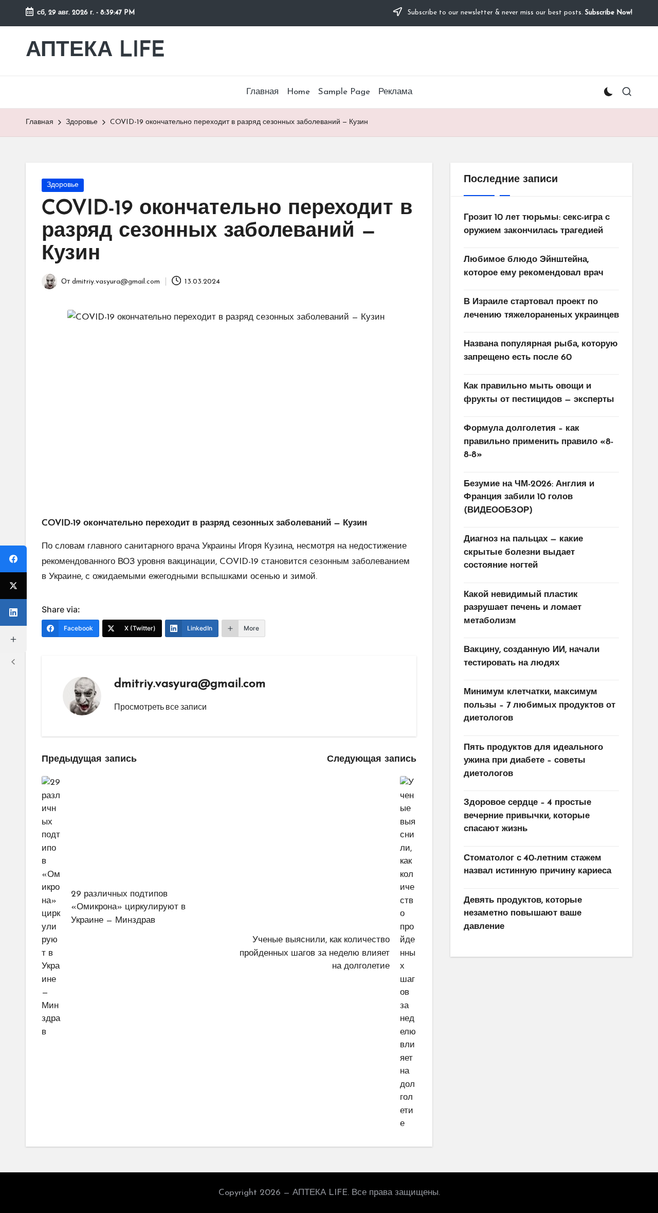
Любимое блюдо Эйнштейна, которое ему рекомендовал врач (534, 266)
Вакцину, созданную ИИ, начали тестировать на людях (531, 656)
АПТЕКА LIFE (95, 50)
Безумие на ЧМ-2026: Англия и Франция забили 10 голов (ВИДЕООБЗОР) (529, 497)
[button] (160, 706)
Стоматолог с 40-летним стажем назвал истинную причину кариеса (537, 865)
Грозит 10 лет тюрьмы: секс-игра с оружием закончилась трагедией (537, 224)
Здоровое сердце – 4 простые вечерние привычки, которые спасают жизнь (527, 815)
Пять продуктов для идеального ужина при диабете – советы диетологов (533, 760)
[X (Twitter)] (13, 585)
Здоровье (63, 185)
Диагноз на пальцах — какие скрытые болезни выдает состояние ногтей (523, 552)
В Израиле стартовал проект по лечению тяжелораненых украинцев (541, 308)
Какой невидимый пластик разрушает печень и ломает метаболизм (522, 607)
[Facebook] (13, 559)
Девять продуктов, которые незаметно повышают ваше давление (523, 913)
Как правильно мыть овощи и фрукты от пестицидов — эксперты (539, 393)
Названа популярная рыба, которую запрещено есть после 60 (541, 351)
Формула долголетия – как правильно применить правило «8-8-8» (538, 441)
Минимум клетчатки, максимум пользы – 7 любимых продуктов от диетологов (539, 705)
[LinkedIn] (13, 612)
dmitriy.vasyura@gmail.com (190, 684)
